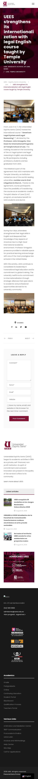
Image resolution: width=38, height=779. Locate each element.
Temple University (17, 72)
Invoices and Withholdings (14, 740)
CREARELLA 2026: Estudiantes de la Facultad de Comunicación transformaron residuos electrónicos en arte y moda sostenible (18, 520)
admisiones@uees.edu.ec (14, 612)
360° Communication (12, 729)
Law (5, 67)
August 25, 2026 (21, 511)
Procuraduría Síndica (12, 733)
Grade (6, 682)
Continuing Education (12, 693)
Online (6, 690)
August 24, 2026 (11, 529)
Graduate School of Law (19, 67)
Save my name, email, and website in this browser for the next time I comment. (19, 408)
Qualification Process (12, 704)
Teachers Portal (10, 708)
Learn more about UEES (13, 481)
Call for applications (12, 752)
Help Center (9, 744)
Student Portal (10, 697)
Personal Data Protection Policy (16, 774)
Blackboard (8, 701)
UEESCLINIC (8, 737)
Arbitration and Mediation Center (17, 726)
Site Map (7, 748)
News (6, 69)
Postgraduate (9, 686)
